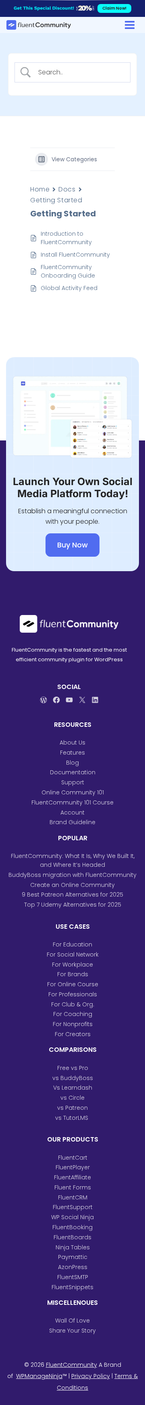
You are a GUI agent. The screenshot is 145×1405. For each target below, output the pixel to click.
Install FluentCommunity (75, 255)
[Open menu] (129, 25)
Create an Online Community (72, 885)
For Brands (72, 974)
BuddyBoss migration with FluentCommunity (72, 875)
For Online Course (72, 984)
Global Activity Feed (69, 288)
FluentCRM (72, 1197)
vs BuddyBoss (72, 1078)
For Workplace (72, 965)
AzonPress (72, 1267)
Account (72, 812)
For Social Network (73, 954)
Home (40, 189)
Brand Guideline (72, 822)
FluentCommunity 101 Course (72, 802)
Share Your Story (72, 1331)
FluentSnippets (72, 1287)
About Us (72, 742)
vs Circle (72, 1098)
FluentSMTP (72, 1277)
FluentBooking (72, 1227)
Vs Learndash (72, 1088)
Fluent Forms (72, 1187)
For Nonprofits (73, 1024)
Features (72, 753)
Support (72, 782)
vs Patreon (72, 1108)
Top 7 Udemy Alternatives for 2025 (72, 905)
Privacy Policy (90, 1376)
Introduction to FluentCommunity (67, 238)
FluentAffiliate (72, 1177)
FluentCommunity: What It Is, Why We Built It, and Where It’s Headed (73, 860)
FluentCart (72, 1158)
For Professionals (72, 994)
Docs (66, 189)
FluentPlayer (73, 1167)
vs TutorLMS (72, 1118)
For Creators (73, 1034)
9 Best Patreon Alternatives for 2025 (72, 895)
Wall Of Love (72, 1321)
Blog (72, 763)
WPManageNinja (39, 1376)
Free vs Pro (72, 1068)
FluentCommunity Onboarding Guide (68, 271)
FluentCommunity (71, 1365)
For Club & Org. (72, 1004)
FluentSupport (73, 1207)
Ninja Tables (73, 1247)
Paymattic (72, 1257)
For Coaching (72, 1014)
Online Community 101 (72, 792)
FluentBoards (72, 1237)
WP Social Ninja (72, 1217)
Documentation (72, 772)
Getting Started (56, 200)
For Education (72, 944)
